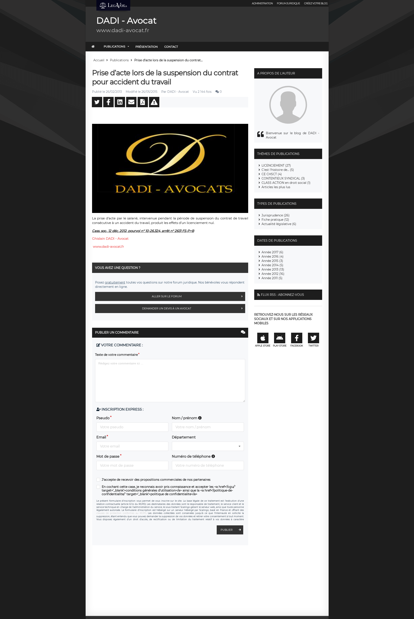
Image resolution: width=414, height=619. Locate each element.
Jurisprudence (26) (276, 215)
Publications (114, 46)
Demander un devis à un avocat (166, 308)
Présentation (146, 46)
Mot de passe (107, 456)
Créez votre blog (316, 3)
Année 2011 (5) (272, 278)
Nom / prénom (185, 418)
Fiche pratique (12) (275, 220)
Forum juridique (288, 3)
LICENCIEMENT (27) (276, 165)
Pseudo (103, 418)
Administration (262, 3)
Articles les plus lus (276, 187)
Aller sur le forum (167, 296)
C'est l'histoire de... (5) (278, 170)
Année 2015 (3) (272, 261)
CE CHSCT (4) (272, 174)
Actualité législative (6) (279, 224)
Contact (171, 46)
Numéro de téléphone (192, 456)
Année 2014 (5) (272, 265)
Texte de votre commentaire (116, 355)
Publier (227, 529)
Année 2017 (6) (272, 252)
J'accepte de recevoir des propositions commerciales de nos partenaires (156, 480)
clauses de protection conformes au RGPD (121, 513)
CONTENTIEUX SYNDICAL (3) (283, 178)
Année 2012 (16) (273, 274)
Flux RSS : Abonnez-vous (282, 295)
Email (101, 437)
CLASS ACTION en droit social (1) (286, 183)
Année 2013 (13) (273, 269)
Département (184, 437)
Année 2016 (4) (273, 256)
